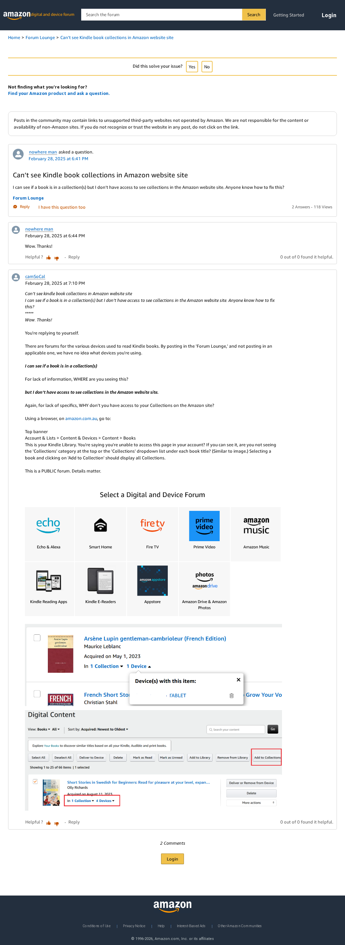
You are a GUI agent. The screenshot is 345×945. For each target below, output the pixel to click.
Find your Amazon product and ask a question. (59, 93)
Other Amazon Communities (240, 926)
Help (161, 926)
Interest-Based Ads (191, 926)
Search (253, 14)
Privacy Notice (134, 926)
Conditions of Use (97, 926)
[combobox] (173, 15)
